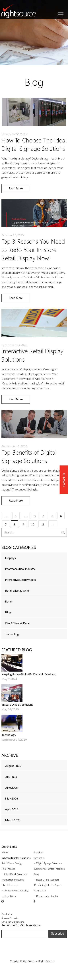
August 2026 (13, 765)
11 (42, 524)
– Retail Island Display (46, 895)
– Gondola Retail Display (14, 890)
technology (12, 634)
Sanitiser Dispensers (12, 921)
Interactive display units (20, 579)
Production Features (12, 879)
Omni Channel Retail (17, 623)
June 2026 (11, 787)
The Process (8, 868)
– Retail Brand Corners (46, 879)
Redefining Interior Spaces (48, 885)
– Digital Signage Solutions (48, 863)
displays (10, 558)
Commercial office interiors (49, 868)
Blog (8, 612)
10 (32, 524)
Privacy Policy (8, 895)
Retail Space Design (11, 863)
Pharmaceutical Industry (20, 568)
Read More (16, 188)
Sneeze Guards (9, 918)
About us (39, 857)
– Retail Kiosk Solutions (14, 874)
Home (4, 852)
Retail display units (17, 590)
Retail (8, 601)
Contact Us (40, 890)
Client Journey (9, 885)
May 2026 (11, 798)
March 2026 (12, 820)
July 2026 (11, 776)
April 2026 (11, 809)
